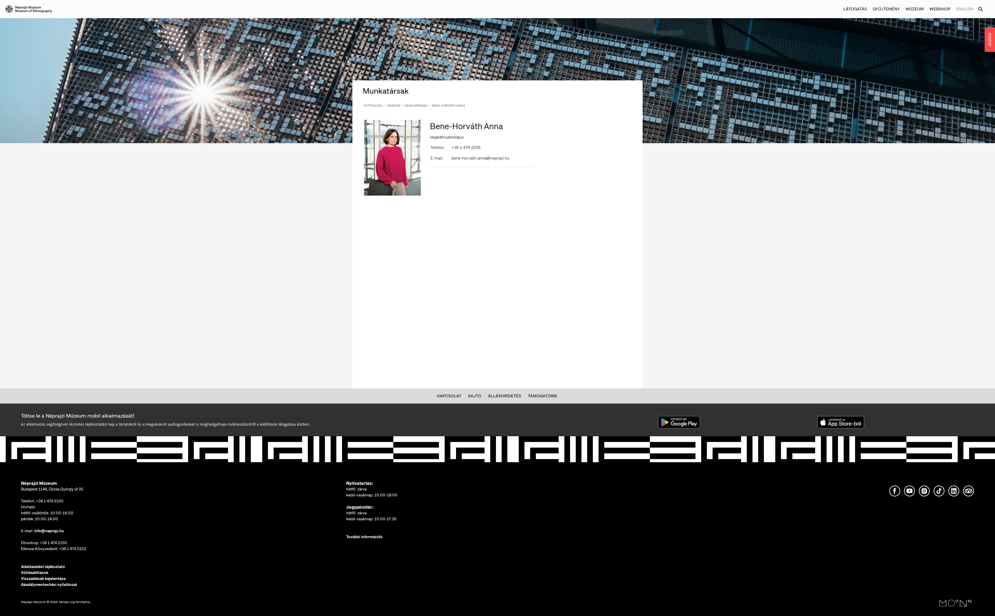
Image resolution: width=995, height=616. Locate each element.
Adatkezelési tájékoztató (43, 566)
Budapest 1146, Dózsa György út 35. (52, 489)
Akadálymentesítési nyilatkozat (49, 584)
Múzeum (393, 105)
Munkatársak (416, 105)
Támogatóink (542, 396)
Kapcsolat (449, 396)
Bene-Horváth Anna (448, 105)
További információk (364, 536)
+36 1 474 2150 (53, 542)
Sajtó (474, 396)
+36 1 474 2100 (49, 501)
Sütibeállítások (34, 572)
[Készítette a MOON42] (955, 603)
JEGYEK (989, 40)
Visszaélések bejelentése (43, 578)
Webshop (939, 9)
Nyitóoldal (373, 105)
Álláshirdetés (504, 396)
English (965, 9)
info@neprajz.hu (49, 531)
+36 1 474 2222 (72, 548)
